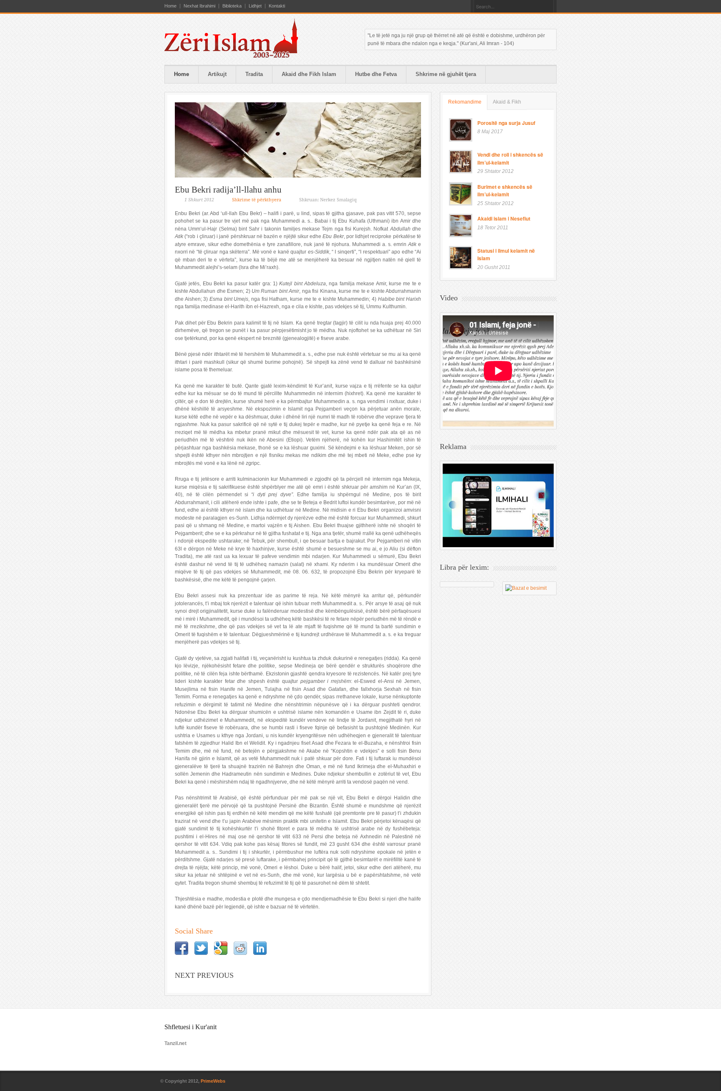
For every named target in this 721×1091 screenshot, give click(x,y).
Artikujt (217, 74)
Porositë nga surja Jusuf (506, 123)
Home (170, 6)
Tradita (254, 74)
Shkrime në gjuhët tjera (446, 74)
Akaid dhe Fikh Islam (309, 74)
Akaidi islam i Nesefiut (503, 218)
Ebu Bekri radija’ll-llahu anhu (228, 190)
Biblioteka (232, 6)
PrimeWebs (213, 1080)
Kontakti (277, 6)
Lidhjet (255, 6)
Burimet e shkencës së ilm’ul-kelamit (504, 190)
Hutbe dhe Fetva (376, 74)
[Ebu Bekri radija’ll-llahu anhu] (298, 140)
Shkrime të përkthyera (256, 200)
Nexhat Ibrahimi (199, 6)
